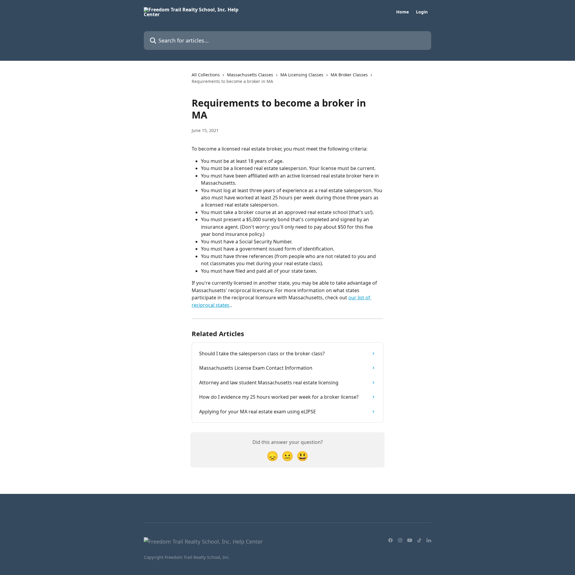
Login (422, 12)
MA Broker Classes (349, 75)
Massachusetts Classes (250, 75)
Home (402, 12)
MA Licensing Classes (301, 75)
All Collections (206, 75)
